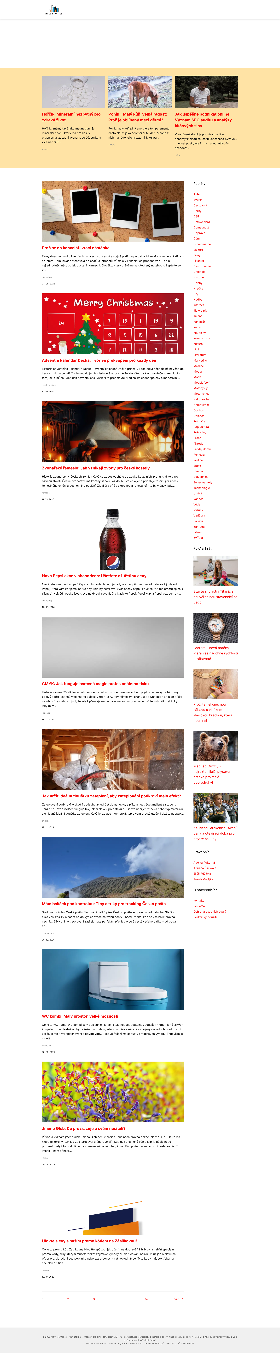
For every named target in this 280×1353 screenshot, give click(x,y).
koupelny (46, 1045)
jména (45, 1158)
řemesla (46, 493)
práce (177, 155)
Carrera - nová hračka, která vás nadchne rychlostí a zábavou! (215, 653)
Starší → (178, 1299)
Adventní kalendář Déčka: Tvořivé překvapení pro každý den (99, 360)
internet (45, 1270)
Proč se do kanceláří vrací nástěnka (76, 248)
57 (147, 1299)
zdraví (45, 149)
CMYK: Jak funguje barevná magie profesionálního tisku (95, 683)
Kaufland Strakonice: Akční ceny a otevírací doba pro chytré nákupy (214, 833)
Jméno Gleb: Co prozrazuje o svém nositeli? (84, 1128)
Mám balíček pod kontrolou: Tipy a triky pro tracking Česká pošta (104, 903)
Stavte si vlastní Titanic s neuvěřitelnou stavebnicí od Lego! (215, 596)
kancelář (46, 713)
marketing (47, 277)
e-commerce (48, 933)
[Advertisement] (140, 43)
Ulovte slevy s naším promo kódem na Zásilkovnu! (89, 1241)
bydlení (45, 821)
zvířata (111, 144)
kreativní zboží (49, 385)
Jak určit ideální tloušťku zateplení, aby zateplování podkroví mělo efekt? (111, 796)
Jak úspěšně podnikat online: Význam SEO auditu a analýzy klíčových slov (203, 120)
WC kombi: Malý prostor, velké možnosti (80, 1016)
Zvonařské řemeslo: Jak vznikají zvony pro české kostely (96, 468)
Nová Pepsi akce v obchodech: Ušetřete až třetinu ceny (94, 575)
